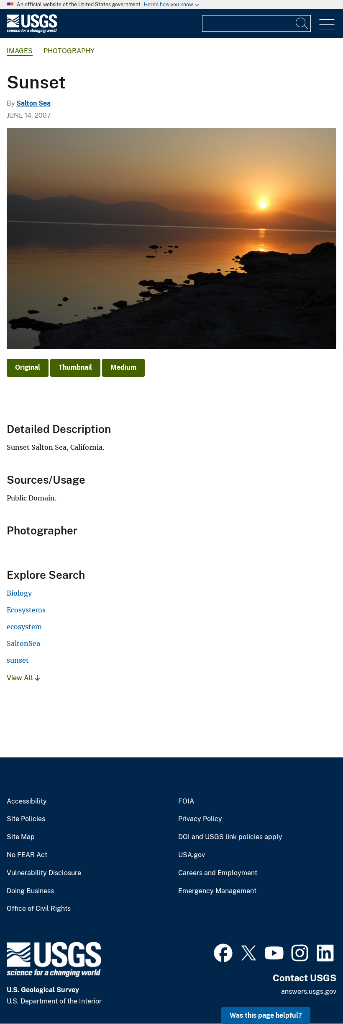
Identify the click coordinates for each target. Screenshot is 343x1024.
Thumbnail (75, 367)
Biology (19, 593)
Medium (123, 367)
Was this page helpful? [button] (266, 1015)
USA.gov (191, 855)
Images (20, 51)
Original (27, 367)
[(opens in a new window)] (223, 952)
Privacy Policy (200, 819)
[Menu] (326, 24)
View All (21, 678)
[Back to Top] (312, 993)
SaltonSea (23, 643)
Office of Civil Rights (39, 909)
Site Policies (26, 819)
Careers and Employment (217, 873)
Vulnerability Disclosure (44, 873)
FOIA (186, 801)
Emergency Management (217, 891)
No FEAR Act (27, 855)
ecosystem (24, 626)
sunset (18, 660)
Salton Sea (33, 103)
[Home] (32, 31)
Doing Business (30, 891)
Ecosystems (26, 610)
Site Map (21, 837)
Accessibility (27, 801)
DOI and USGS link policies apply (230, 837)
